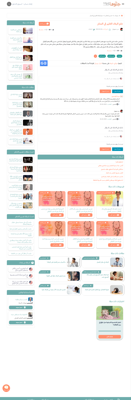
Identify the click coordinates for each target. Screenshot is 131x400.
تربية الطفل (86, 286)
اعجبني (114, 104)
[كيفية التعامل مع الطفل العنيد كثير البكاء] (116, 289)
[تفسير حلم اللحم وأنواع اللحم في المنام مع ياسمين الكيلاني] (109, 228)
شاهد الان (113, 215)
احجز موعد (19, 307)
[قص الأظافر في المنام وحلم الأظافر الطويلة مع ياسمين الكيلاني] (81, 228)
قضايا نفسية (43, 258)
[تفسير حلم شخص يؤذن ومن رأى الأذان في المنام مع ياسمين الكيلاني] (81, 198)
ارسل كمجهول (105, 91)
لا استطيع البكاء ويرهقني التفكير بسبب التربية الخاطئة (108, 180)
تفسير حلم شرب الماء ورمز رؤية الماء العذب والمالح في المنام (53, 240)
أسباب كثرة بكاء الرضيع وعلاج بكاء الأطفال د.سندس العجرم (111, 210)
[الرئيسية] (122, 16)
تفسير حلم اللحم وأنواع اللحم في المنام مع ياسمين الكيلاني (110, 240)
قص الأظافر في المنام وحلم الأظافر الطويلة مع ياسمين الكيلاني (82, 240)
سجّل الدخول (117, 91)
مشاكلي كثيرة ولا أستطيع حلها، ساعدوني (112, 169)
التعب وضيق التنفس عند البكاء (114, 173)
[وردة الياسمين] (121, 96)
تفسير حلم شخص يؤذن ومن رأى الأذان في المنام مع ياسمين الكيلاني (81, 210)
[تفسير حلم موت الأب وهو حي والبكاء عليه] (73, 289)
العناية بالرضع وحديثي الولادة (104, 193)
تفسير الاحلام (108, 16)
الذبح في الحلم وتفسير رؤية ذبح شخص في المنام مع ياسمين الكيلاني (52, 210)
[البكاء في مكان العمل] (116, 262)
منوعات (116, 16)
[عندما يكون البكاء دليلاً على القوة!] (73, 276)
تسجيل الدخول (17, 4)
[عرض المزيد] (95, 56)
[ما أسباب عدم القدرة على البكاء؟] (73, 262)
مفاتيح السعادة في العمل (89, 258)
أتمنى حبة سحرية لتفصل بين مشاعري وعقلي (110, 165)
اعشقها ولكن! (119, 162)
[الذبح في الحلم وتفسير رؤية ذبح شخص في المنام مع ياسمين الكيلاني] (52, 198)
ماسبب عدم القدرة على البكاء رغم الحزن (112, 176)
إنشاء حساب (28, 4)
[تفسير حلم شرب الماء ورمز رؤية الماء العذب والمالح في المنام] (52, 228)
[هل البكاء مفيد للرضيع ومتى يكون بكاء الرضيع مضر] (116, 276)
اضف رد (109, 104)
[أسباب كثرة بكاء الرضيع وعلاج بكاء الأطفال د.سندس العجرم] (109, 198)
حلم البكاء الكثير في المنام (96, 16)
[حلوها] (123, 4)
